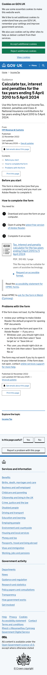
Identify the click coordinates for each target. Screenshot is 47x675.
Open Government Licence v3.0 (18, 644)
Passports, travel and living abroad (19, 542)
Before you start (12, 160)
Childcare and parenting (14, 492)
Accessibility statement (14, 620)
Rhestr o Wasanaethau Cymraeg (18, 628)
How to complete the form (16, 164)
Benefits (6, 477)
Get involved (8, 604)
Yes (30, 439)
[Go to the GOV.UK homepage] (12, 65)
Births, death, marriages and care (19, 482)
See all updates (27, 143)
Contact (32, 620)
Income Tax (15, 72)
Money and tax (9, 537)
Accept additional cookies (23, 44)
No (41, 439)
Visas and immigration (13, 548)
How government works (14, 599)
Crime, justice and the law (15, 502)
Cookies (23, 616)
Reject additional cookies (23, 51)
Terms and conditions (13, 624)
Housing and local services (15, 532)
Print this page (13, 173)
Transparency (9, 594)
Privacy (13, 616)
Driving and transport (13, 512)
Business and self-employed (16, 487)
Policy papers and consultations (18, 589)
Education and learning (13, 517)
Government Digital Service (16, 632)
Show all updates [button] (9, 380)
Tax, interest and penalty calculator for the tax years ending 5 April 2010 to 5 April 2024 (28, 249)
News (5, 574)
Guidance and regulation (14, 579)
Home (4, 72)
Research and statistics (14, 584)
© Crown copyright (23, 668)
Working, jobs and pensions (16, 553)
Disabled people (10, 507)
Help (4, 616)
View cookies (23, 57)
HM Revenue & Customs (13, 130)
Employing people (11, 522)
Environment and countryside (17, 527)
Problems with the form (15, 168)
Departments (9, 569)
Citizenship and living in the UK (17, 497)
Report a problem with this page (23, 450)
